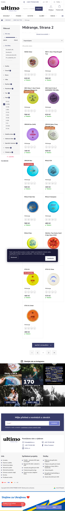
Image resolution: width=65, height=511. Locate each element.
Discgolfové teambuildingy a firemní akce (52, 473)
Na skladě (9, 49)
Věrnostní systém (7, 467)
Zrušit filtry (11, 156)
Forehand (9, 60)
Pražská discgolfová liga (30, 470)
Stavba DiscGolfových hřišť (52, 477)
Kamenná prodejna (8, 465)
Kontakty (3, 2)
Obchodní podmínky (8, 470)
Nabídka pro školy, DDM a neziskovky (51, 467)
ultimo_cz (27, 448)
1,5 (7, 107)
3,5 (7, 118)
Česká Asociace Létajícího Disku (30, 473)
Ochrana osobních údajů (9, 472)
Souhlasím (50, 258)
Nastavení (14, 257)
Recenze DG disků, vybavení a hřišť (31, 464)
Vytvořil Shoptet (60, 488)
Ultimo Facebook (49, 445)
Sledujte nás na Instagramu (34, 361)
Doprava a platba (7, 463)
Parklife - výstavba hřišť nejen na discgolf (31, 461)
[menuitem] (7, 16)
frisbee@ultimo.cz (29, 442)
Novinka (8, 52)
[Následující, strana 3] (48, 352)
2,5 (7, 112)
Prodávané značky (7, 477)
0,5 (7, 101)
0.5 (7, 128)
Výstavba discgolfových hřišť (31, 467)
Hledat (38, 9)
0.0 (7, 126)
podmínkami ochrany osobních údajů (31, 427)
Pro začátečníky (10, 58)
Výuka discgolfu (49, 470)
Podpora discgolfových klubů (52, 464)
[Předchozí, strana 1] (37, 352)
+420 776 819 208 (49, 442)
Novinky (5, 475)
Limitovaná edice (11, 55)
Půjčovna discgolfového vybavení (51, 461)
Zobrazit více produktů (42, 34)
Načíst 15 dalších (42, 345)
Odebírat (54, 423)
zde (43, 254)
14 (54, 352)
